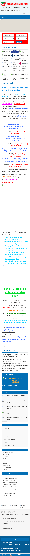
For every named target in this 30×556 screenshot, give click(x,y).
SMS (12, 554)
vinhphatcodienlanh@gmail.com (17, 108)
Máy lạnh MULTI (6, 442)
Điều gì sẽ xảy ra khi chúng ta (9, 495)
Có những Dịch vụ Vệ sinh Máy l (9, 489)
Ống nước (5, 469)
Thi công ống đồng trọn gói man (10, 478)
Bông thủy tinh (6, 454)
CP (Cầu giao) (6, 458)
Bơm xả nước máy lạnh (8, 452)
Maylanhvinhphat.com (19, 316)
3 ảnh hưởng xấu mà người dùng (10, 482)
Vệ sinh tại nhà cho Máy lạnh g (9, 491)
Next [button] (28, 506)
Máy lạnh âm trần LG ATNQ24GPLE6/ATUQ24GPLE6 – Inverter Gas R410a (15, 139)
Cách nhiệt (5, 456)
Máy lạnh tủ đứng (6, 436)
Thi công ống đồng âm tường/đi (9, 493)
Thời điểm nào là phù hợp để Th (9, 484)
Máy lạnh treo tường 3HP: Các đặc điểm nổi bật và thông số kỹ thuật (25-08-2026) (14, 369)
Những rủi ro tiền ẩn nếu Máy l (9, 480)
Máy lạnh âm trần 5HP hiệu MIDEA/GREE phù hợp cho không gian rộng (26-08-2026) (15, 365)
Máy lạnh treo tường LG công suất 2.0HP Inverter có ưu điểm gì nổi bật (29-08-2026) (15, 355)
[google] (7, 532)
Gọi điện (5, 554)
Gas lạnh (5, 463)
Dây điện (5, 461)
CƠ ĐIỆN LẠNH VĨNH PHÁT (16, 550)
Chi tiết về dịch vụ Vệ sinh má (9, 486)
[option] (15, 397)
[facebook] (3, 388)
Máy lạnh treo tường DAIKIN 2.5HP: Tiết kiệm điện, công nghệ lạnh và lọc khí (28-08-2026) (14, 358)
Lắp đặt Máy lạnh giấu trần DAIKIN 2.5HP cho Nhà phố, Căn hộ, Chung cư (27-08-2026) (14, 362)
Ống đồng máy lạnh (7, 467)
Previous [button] (2, 506)
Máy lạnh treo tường (7, 428)
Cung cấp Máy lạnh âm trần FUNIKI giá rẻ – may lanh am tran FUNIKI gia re (16, 248)
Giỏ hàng (23, 13)
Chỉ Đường (22, 554)
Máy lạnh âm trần (6, 431)
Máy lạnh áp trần (6, 434)
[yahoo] (6, 388)
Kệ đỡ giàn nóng (6, 465)
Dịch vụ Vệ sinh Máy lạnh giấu (9, 476)
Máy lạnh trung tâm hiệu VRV (9, 445)
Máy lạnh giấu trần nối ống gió (9, 439)
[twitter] (10, 532)
